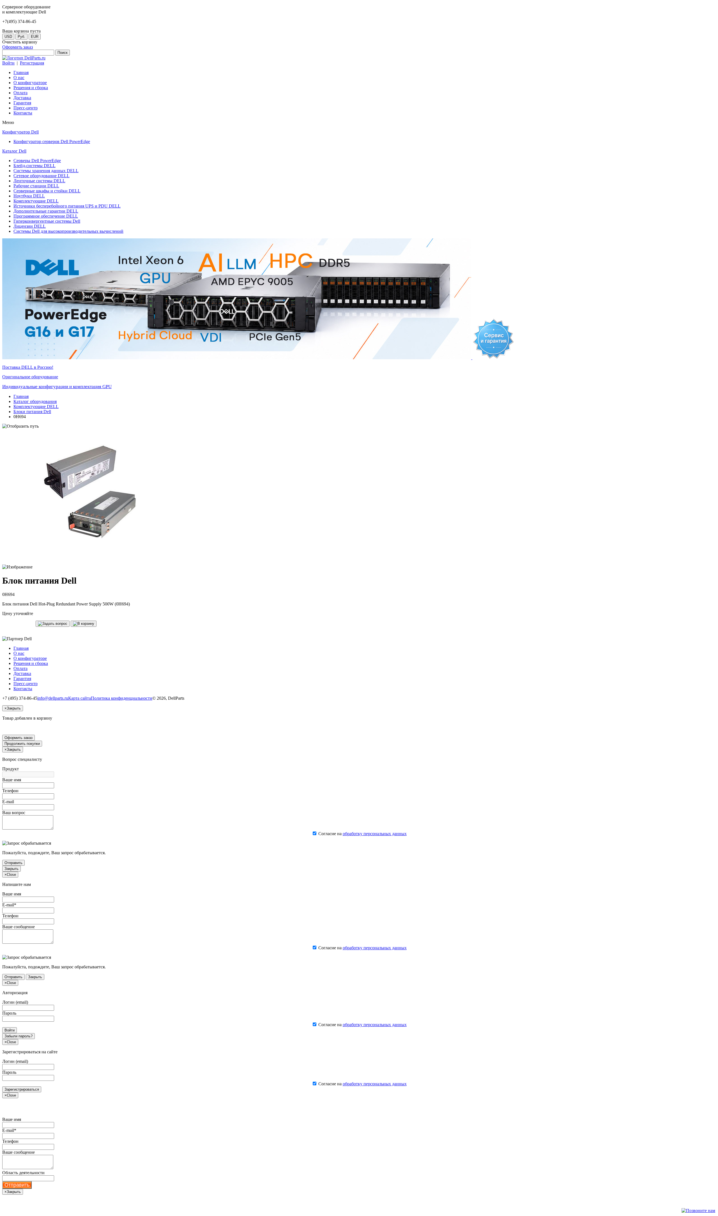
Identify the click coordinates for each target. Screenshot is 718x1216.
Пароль (9, 1013)
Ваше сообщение (18, 926)
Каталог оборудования (35, 401)
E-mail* (9, 904)
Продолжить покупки (22, 743)
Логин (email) (15, 1002)
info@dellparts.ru (52, 698)
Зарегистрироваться (21, 1089)
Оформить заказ (17, 47)
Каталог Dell (14, 151)
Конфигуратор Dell (20, 132)
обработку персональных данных (375, 833)
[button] (53, 624)
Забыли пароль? (18, 1036)
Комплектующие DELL (36, 406)
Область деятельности (23, 1172)
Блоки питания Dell (32, 411)
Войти (8, 63)
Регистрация (32, 63)
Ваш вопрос (13, 812)
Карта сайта (79, 698)
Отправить (13, 863)
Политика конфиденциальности (121, 698)
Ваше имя (11, 779)
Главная (21, 396)
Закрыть (11, 869)
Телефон (10, 790)
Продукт (10, 768)
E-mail (8, 801)
